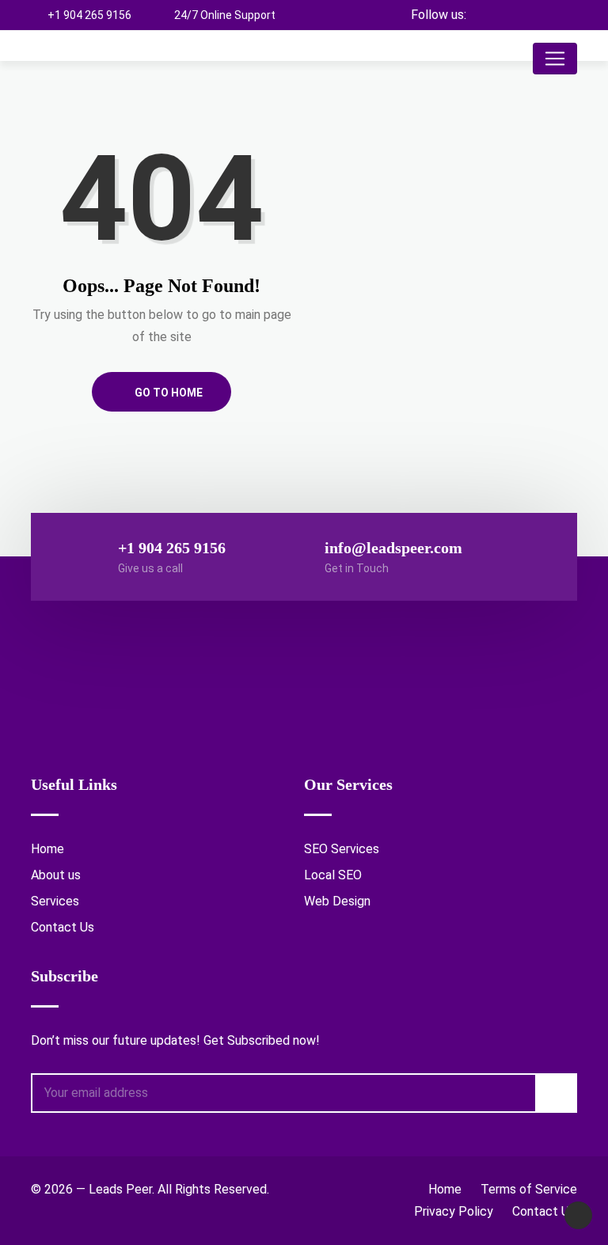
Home (47, 848)
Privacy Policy (453, 1211)
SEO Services (341, 848)
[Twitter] (481, 15)
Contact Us (62, 927)
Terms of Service (529, 1189)
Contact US (544, 1211)
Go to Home (167, 392)
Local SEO (333, 875)
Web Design (337, 901)
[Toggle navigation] (555, 58)
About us (56, 875)
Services (55, 901)
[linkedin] (565, 15)
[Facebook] (509, 15)
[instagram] (537, 15)
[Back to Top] (578, 1215)
